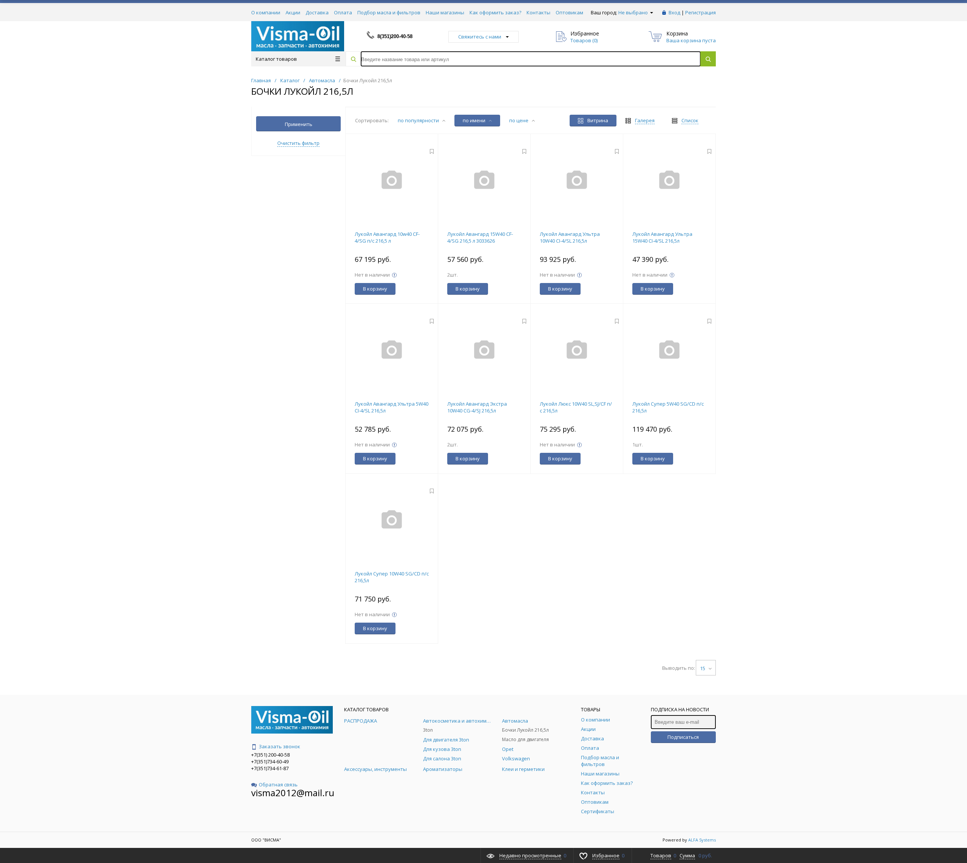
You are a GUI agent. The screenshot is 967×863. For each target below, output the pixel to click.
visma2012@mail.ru (292, 792)
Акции (293, 12)
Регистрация (700, 12)
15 (703, 668)
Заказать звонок (279, 746)
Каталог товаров (276, 58)
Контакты (538, 12)
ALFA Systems (702, 840)
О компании (265, 12)
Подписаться (683, 737)
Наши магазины (445, 12)
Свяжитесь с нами (479, 36)
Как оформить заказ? (495, 12)
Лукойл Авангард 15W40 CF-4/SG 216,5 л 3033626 (480, 237)
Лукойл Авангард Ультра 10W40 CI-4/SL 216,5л (570, 237)
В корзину (375, 288)
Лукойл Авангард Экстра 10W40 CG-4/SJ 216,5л (477, 407)
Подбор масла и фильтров (388, 12)
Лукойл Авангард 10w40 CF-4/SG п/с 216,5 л (387, 237)
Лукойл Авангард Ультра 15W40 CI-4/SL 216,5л (662, 237)
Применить (298, 124)
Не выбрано (633, 12)
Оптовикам (569, 12)
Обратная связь (278, 784)
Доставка (317, 12)
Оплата (343, 12)
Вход (674, 12)
